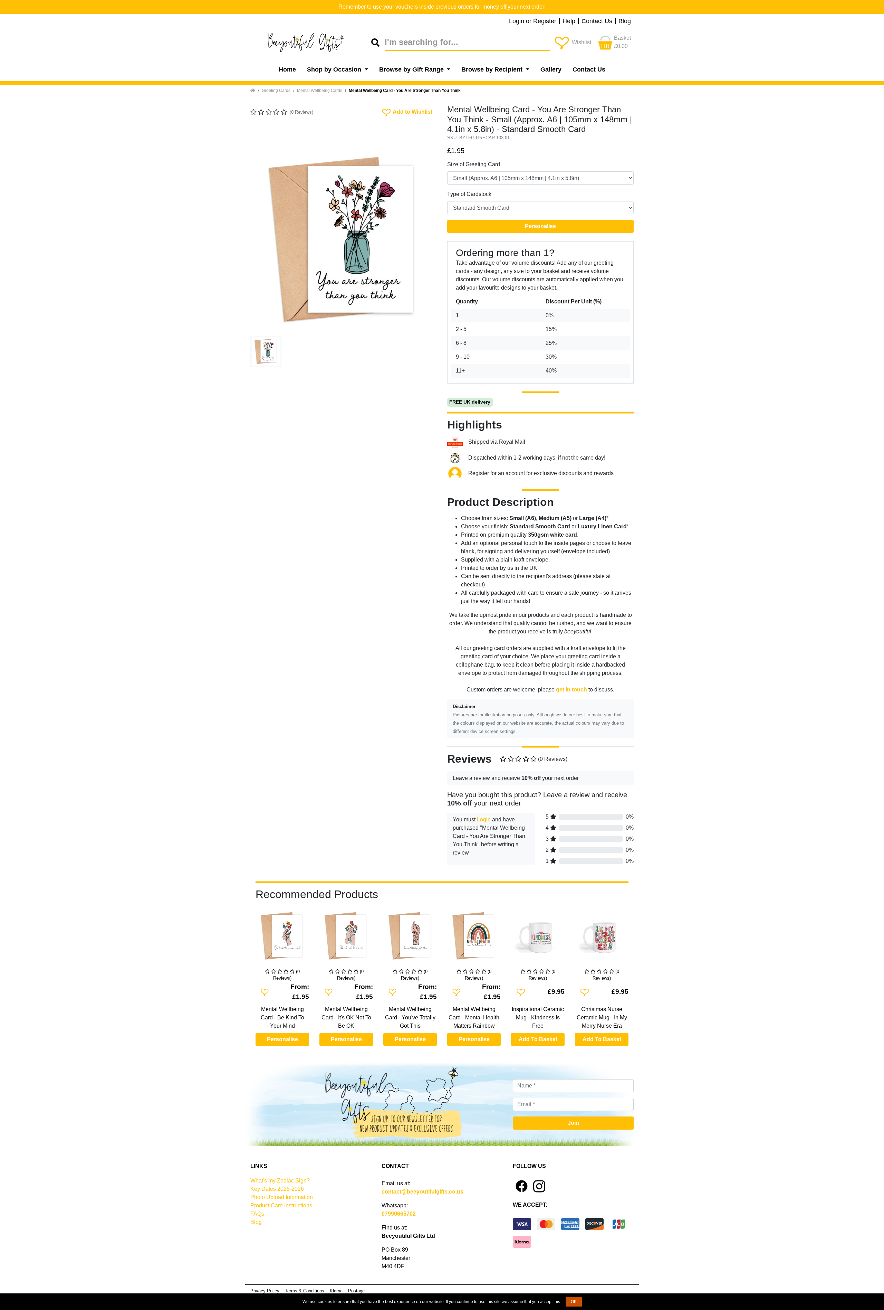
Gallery (550, 69)
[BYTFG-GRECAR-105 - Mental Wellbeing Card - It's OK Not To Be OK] (346, 938)
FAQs (257, 1214)
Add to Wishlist (406, 111)
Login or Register (532, 21)
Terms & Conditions (304, 1290)
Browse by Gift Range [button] (412, 69)
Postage (356, 1290)
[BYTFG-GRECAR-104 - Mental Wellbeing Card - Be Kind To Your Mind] (282, 938)
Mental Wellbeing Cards (319, 90)
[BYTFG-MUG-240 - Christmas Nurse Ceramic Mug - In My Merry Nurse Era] (601, 938)
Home (287, 69)
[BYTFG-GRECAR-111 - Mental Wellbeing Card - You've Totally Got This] (410, 938)
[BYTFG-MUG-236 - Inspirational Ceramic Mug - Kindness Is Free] (538, 938)
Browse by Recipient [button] (492, 69)
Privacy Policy (264, 1290)
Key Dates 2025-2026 (277, 1189)
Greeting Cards (276, 90)
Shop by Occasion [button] (335, 69)
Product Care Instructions (281, 1205)
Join (573, 1123)
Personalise (540, 226)
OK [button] (574, 1301)
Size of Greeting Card (473, 164)
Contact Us (597, 21)
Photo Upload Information (281, 1197)
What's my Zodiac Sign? (280, 1181)
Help (569, 21)
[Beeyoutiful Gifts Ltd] (310, 42)
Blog (624, 21)
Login (484, 819)
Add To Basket (538, 1039)
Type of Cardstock (469, 194)
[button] (264, 240)
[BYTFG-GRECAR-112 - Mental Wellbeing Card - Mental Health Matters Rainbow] (474, 938)
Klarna (336, 1290)
